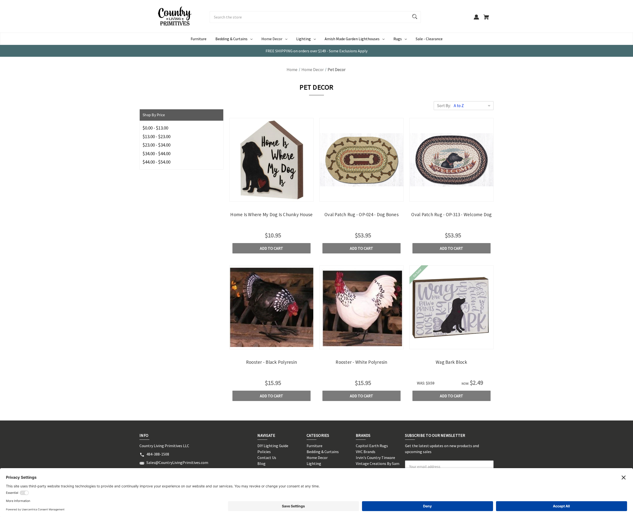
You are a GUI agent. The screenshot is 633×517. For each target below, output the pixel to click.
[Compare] (271, 197)
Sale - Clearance (429, 38)
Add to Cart (271, 248)
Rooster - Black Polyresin (271, 362)
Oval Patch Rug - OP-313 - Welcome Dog (451, 214)
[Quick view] (258, 197)
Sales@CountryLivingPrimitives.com (177, 462)
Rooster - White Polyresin (361, 362)
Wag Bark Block (451, 362)
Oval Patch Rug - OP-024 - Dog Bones (361, 214)
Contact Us (266, 457)
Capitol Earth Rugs (372, 445)
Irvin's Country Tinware (375, 457)
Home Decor (271, 38)
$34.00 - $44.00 (156, 153)
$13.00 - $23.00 (156, 136)
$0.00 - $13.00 (155, 128)
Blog (261, 463)
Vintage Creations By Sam (377, 463)
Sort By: (444, 105)
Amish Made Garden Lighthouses (352, 38)
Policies (264, 451)
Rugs (397, 38)
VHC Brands (365, 451)
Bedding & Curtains (231, 38)
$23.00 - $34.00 (156, 145)
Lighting (303, 38)
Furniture (198, 38)
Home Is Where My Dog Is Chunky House (271, 214)
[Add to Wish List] (285, 197)
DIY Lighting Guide (272, 445)
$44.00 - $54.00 (156, 162)
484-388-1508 (157, 454)
